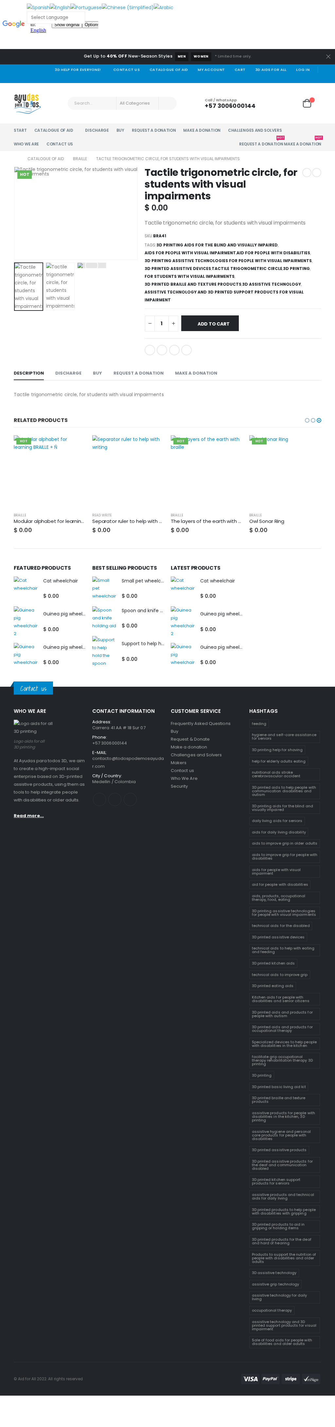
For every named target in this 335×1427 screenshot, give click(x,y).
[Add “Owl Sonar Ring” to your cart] (310, 446)
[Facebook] (279, 79)
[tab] (29, 373)
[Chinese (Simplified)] (128, 7)
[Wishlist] (290, 103)
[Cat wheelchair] (26, 589)
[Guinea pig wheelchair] (26, 655)
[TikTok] (317, 79)
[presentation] (15, 213)
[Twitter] (289, 79)
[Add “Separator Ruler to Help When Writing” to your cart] (153, 446)
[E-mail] (186, 350)
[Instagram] (308, 79)
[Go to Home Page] (16, 159)
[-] (150, 323)
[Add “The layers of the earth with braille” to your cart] (232, 446)
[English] (60, 7)
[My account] (272, 103)
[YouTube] (298, 79)
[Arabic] (163, 7)
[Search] (168, 103)
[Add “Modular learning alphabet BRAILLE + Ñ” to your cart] (75, 446)
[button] (307, 420)
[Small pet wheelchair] (104, 589)
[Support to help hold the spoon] (104, 651)
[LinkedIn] (174, 350)
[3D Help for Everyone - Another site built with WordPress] (27, 103)
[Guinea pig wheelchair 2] (26, 622)
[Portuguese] (86, 7)
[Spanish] (38, 7)
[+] (173, 323)
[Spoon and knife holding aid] (104, 618)
